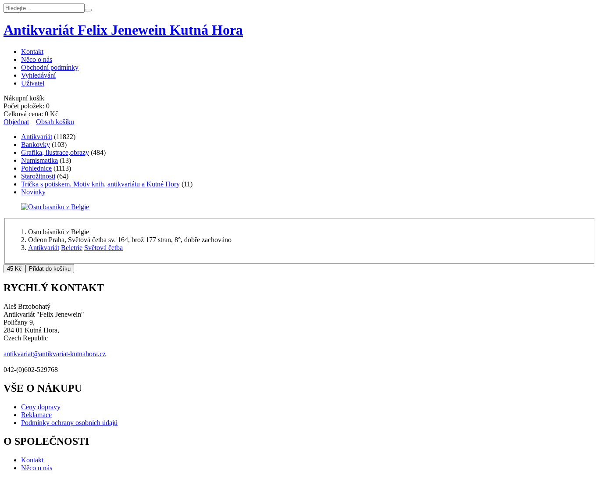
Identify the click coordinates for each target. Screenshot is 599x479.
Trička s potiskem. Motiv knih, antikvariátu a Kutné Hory (100, 184)
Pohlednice (36, 168)
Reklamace (36, 414)
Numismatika (39, 160)
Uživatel (32, 83)
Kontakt (32, 51)
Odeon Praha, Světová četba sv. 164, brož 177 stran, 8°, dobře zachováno (130, 239)
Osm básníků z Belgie (58, 232)
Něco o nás (36, 59)
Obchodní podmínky (49, 67)
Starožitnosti (38, 176)
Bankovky (35, 144)
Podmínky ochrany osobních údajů (69, 422)
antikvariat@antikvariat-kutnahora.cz (55, 353)
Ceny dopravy (41, 407)
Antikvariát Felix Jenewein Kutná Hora (123, 30)
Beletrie (71, 247)
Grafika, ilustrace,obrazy (55, 152)
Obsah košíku (55, 121)
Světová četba (103, 247)
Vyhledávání (38, 75)
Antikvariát (36, 136)
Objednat (16, 121)
